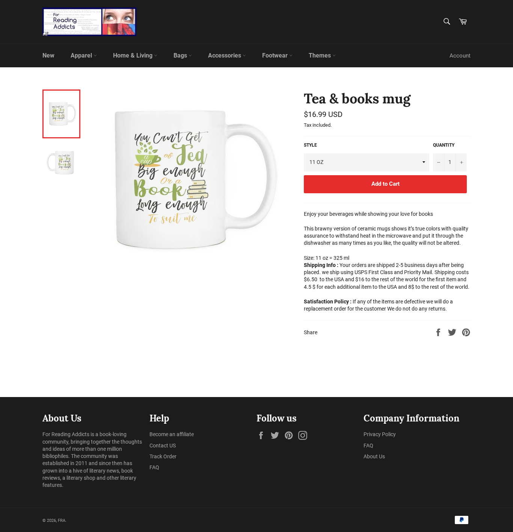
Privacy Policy (380, 434)
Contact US (162, 446)
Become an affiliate (171, 434)
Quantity (443, 145)
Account (460, 55)
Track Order (163, 456)
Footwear (275, 55)
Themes (320, 55)
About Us (374, 456)
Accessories (225, 55)
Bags (181, 55)
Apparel (82, 55)
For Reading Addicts (65, 434)
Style (310, 145)
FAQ (154, 467)
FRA (61, 520)
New (48, 55)
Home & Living (133, 55)
